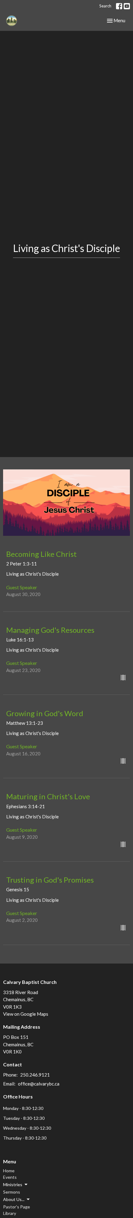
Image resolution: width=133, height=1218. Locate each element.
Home (9, 1170)
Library (9, 1213)
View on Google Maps (25, 1014)
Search (105, 5)
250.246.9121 (35, 1074)
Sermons (11, 1192)
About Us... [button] (13, 1199)
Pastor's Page (16, 1206)
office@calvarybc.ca (38, 1083)
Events (10, 1177)
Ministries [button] (12, 1184)
